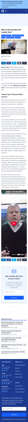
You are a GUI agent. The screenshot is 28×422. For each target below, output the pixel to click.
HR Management (10, 37)
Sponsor (17, 368)
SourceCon (5, 380)
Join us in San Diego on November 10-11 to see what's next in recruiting (12, 4)
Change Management (6, 35)
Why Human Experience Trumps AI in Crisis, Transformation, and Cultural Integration (12, 324)
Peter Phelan (4, 353)
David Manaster (5, 334)
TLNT (3, 373)
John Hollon (8, 56)
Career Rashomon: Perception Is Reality (13, 352)
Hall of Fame (18, 377)
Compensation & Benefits (18, 35)
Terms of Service (20, 389)
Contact (17, 371)
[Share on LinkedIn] (3, 63)
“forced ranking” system (8, 136)
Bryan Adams (4, 341)
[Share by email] (19, 63)
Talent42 (4, 386)
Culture (3, 37)
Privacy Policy (19, 386)
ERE (3, 365)
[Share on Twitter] (14, 63)
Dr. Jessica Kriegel (5, 348)
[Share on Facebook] (8, 63)
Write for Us (18, 374)
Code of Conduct (20, 392)
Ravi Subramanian (5, 327)
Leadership (17, 37)
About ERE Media (20, 365)
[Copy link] (24, 63)
